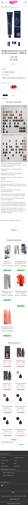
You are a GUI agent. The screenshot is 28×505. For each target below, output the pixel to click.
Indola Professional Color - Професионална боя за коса (10, 7)
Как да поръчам (4, 460)
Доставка (3, 457)
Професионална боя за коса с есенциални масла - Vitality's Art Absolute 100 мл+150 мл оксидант (21, 292)
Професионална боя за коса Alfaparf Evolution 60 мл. (21, 262)
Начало (2, 6)
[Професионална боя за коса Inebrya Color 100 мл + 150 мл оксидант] (7, 324)
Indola (10, 6)
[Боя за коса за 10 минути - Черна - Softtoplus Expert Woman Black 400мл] (7, 375)
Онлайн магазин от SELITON (14, 503)
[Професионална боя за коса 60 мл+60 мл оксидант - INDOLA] (14, 39)
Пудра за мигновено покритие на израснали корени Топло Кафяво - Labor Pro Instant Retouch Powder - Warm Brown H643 (7, 430)
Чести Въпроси (4, 466)
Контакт (3, 463)
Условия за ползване (19, 457)
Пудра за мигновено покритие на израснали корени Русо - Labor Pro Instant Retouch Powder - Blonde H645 (7, 407)
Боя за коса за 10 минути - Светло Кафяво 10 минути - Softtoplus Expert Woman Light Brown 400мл (7, 361)
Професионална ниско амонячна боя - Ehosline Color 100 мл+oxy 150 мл (7, 292)
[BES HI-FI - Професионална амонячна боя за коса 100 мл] (7, 259)
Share (6, 95)
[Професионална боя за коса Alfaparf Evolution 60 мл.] (20, 254)
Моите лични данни (14, 499)
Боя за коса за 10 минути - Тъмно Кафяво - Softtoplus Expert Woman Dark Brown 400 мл (21, 361)
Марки (6, 6)
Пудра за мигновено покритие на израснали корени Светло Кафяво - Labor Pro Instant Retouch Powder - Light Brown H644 (20, 407)
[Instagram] (6, 478)
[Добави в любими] (24, 82)
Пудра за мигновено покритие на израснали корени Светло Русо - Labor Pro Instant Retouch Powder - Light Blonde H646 (20, 384)
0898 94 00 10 (10, 475)
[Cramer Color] (7, 444)
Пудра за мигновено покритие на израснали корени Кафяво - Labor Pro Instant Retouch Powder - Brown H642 (20, 430)
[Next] (26, 444)
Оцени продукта (4, 98)
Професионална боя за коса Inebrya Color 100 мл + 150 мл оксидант (7, 328)
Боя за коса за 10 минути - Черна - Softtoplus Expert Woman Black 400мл (7, 384)
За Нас (15, 460)
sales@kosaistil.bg (10, 472)
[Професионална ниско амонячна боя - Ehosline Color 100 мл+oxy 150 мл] (7, 289)
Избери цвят (7, 270)
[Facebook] (2, 478)
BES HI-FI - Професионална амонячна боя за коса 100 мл (7, 262)
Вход (15, 463)
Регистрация (17, 466)
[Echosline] (21, 444)
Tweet (13, 95)
